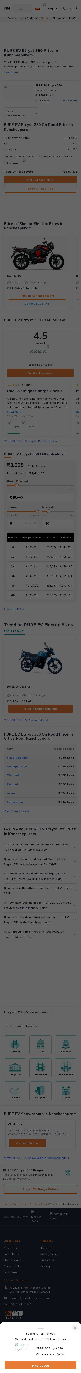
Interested (40, 1365)
